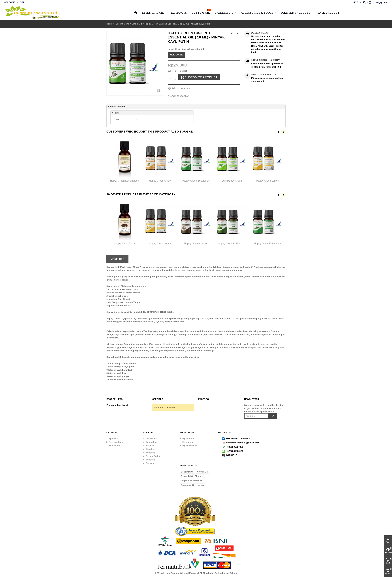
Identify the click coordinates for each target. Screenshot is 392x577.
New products (115, 442)
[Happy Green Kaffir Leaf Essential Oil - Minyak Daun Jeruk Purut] (231, 221)
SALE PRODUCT (328, 12)
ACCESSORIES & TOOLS (257, 12)
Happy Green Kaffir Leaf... (232, 243)
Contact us (151, 442)
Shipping (150, 452)
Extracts (179, 12)
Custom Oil (201, 12)
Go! (272, 416)
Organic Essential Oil (192, 480)
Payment (150, 463)
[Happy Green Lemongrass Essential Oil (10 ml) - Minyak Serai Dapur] (124, 158)
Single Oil (137, 24)
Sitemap (149, 445)
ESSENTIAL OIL (153, 12)
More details (176, 54)
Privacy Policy (152, 456)
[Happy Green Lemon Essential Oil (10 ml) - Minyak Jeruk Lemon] (267, 158)
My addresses (189, 445)
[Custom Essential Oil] (33, 12)
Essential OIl (122, 24)
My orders (187, 442)
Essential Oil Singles (192, 476)
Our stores (151, 438)
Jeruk (201, 485)
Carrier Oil (202, 472)
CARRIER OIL (224, 12)
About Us (150, 449)
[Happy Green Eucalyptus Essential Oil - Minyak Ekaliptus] (196, 158)
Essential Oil (187, 472)
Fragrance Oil (188, 485)
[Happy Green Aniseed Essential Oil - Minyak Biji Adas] (196, 221)
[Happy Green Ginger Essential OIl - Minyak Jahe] (160, 158)
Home (109, 24)
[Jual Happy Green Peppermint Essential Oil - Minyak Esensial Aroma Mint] (231, 158)
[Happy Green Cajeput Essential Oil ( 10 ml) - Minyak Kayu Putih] (135, 63)
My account (188, 438)
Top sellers (114, 445)
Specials (113, 438)
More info (117, 259)
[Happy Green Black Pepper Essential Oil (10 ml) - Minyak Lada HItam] (124, 221)
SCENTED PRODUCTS (295, 12)
